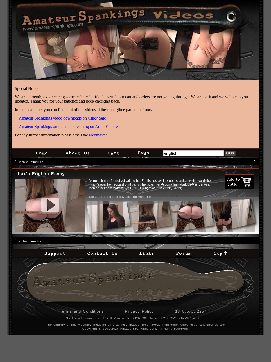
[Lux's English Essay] (50, 205)
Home (41, 152)
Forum (183, 253)
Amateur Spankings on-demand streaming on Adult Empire (68, 126)
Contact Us (102, 253)
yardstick (144, 197)
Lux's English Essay (41, 173)
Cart (113, 152)
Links (146, 253)
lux (100, 197)
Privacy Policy (139, 311)
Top (220, 253)
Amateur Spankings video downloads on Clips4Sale (62, 118)
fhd (134, 197)
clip (128, 197)
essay (120, 197)
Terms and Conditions (82, 311)
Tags (143, 152)
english (37, 162)
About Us (77, 152)
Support (55, 253)
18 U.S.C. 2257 (190, 311)
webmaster (98, 135)
